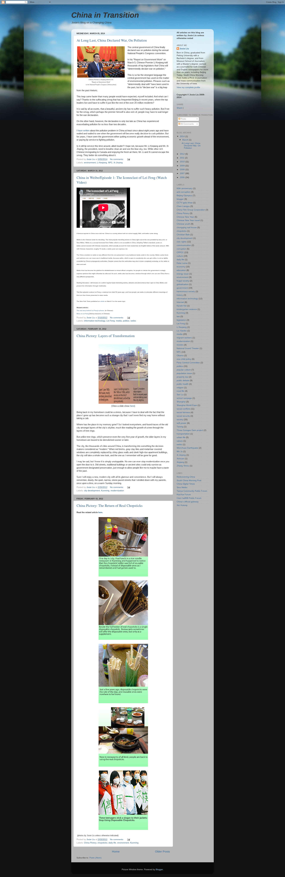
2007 (182, 173)
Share (179, 108)
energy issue (183, 274)
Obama (180, 355)
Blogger (159, 869)
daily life (112, 843)
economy (181, 267)
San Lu (180, 394)
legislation (181, 320)
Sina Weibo (182, 487)
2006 (182, 177)
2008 (182, 169)
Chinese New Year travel (188, 220)
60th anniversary (184, 188)
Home (116, 851)
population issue (184, 373)
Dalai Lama (182, 263)
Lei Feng (110, 321)
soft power (181, 423)
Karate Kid (181, 306)
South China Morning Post (189, 480)
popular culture (184, 370)
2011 (182, 158)
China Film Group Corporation (191, 210)
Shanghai (181, 402)
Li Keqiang (102, 162)
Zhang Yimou (183, 466)
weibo (133, 321)
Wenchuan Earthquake (187, 448)
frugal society (183, 281)
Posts (183, 119)
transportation (183, 434)
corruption (181, 249)
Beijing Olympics (184, 195)
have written (84, 130)
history (180, 295)
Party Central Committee (188, 363)
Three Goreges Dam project (190, 430)
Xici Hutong (182, 505)
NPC (110, 162)
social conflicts (183, 409)
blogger (180, 199)
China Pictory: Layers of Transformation (106, 335)
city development (92, 490)
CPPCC (180, 252)
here (132, 406)
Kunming (105, 490)
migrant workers (184, 338)
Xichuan (180, 459)
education (181, 270)
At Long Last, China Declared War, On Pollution (112, 40)
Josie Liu (184, 49)
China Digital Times (186, 484)
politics (126, 321)
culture (180, 256)
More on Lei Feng (83, 313)
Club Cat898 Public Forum (189, 498)
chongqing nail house (187, 227)
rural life (180, 391)
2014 (182, 136)
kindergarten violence (187, 309)
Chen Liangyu (183, 206)
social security (183, 416)
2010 (182, 162)
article (102, 301)
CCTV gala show (184, 203)
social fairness (183, 412)
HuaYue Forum (184, 494)
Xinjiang (180, 462)
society (180, 419)
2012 (182, 154)
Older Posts (162, 851)
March (185, 140)
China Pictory (90, 843)
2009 (182, 166)
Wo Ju (180, 451)
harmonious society (186, 291)
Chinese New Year (185, 217)
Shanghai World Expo (187, 405)
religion (180, 388)
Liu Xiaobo (182, 331)
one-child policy (184, 359)
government (182, 288)
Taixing (180, 427)
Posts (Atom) (95, 858)
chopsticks (102, 843)
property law (182, 377)
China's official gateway (188, 502)
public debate (183, 380)
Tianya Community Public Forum (192, 491)
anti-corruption (183, 192)
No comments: (117, 159)
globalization (182, 284)
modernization (117, 490)
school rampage (184, 398)
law (178, 316)
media (119, 321)
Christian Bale (183, 235)
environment (90, 162)
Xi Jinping (118, 162)
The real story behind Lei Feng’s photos (90, 310)
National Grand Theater (188, 348)
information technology (94, 321)
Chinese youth (183, 224)
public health (183, 384)
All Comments (187, 124)
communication (184, 245)
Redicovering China (186, 477)
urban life (181, 437)
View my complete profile (188, 87)
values (180, 441)
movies (180, 345)
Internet (180, 302)
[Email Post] (128, 159)
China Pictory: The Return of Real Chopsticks (109, 505)
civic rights (181, 242)
